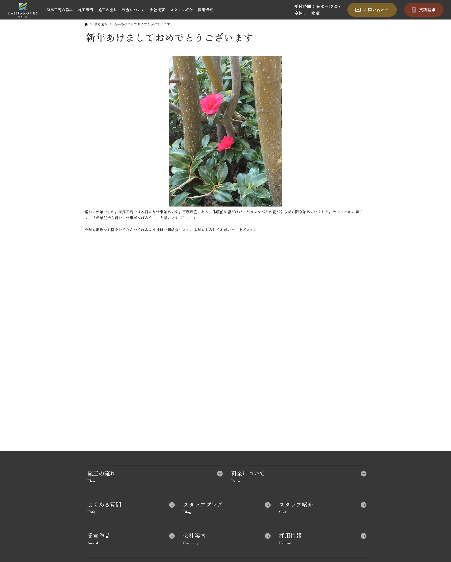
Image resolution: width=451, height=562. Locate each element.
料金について (133, 9)
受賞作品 (98, 535)
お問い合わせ (376, 9)
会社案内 (194, 535)
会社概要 (157, 9)
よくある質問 (104, 504)
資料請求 (427, 9)
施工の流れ (107, 9)
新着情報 (101, 24)
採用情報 (205, 9)
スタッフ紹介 (181, 9)
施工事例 (85, 9)
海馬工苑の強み (60, 9)
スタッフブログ (203, 504)
